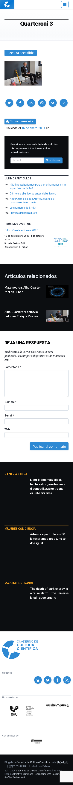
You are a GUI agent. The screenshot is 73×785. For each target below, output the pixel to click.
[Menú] (65, 4)
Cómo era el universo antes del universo (33, 193)
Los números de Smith (23, 207)
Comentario (12, 367)
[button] (9, 103)
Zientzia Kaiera (15, 474)
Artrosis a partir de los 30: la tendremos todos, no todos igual (48, 539)
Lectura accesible (20, 53)
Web (7, 429)
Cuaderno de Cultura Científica (32, 770)
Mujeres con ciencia (19, 528)
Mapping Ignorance (19, 583)
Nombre (10, 401)
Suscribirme (53, 160)
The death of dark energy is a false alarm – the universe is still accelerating (49, 593)
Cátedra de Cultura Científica (33, 762)
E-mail (9, 415)
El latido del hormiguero (23, 212)
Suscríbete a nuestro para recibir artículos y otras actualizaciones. (34, 148)
